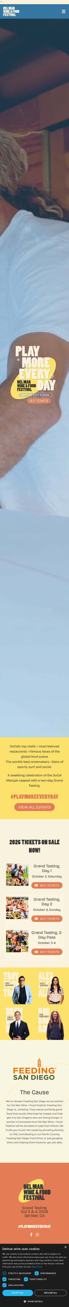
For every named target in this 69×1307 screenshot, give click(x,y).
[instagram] (37, 1235)
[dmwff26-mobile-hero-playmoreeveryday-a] (33, 375)
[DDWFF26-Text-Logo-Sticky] (11, 11)
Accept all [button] (18, 1292)
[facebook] (31, 1235)
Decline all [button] (50, 1292)
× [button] (65, 1247)
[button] (34, 1301)
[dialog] (34, 1275)
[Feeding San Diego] (34, 1070)
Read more (37, 1266)
